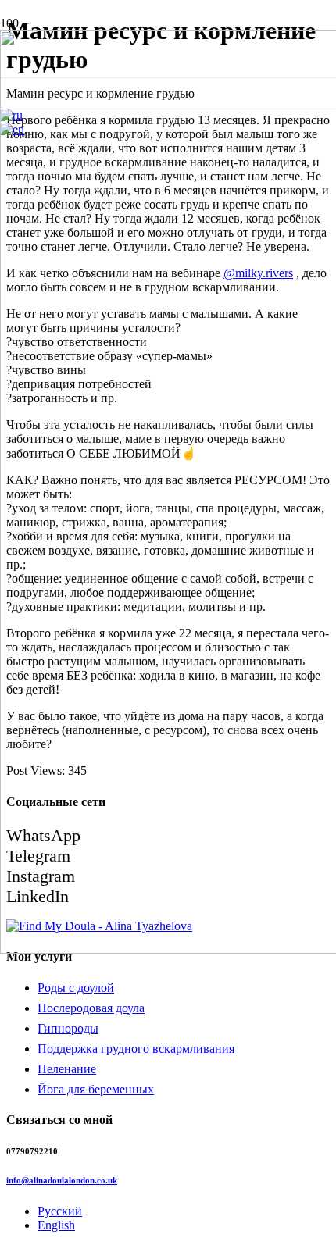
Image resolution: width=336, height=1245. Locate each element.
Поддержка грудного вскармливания (136, 1048)
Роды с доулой (76, 987)
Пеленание (67, 1069)
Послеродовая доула (91, 1008)
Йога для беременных (96, 1089)
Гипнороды (68, 1028)
